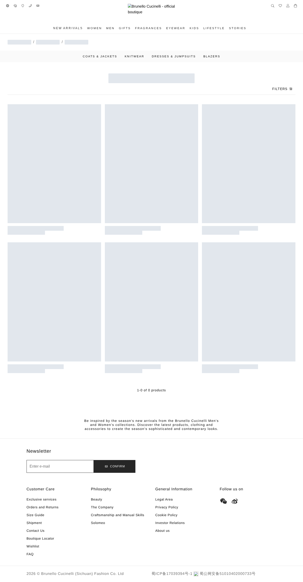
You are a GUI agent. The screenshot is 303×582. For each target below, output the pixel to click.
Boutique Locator (40, 538)
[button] (7, 6)
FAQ (30, 554)
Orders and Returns (43, 507)
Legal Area (164, 499)
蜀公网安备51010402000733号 (228, 574)
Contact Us (36, 530)
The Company (102, 507)
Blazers (211, 56)
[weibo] (235, 501)
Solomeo (98, 523)
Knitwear (134, 56)
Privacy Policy (166, 507)
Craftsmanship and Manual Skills (117, 515)
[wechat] (223, 501)
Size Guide (35, 515)
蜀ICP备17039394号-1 (172, 574)
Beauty (96, 499)
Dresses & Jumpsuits (174, 56)
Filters (279, 89)
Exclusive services (42, 499)
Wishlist (33, 546)
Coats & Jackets (100, 56)
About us (162, 530)
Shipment (34, 523)
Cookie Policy (166, 515)
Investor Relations (170, 523)
